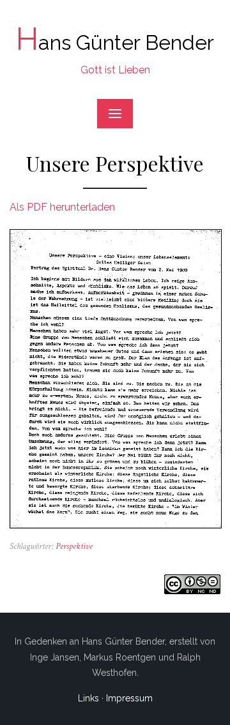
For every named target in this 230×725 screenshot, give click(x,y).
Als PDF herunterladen (62, 207)
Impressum (129, 698)
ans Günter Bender (115, 42)
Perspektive (74, 546)
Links (88, 698)
